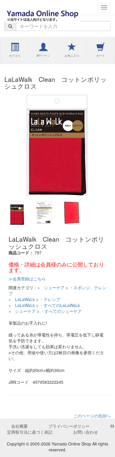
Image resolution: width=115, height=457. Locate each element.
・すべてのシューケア (61, 311)
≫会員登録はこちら (27, 279)
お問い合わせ (85, 432)
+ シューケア (51, 287)
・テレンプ (50, 299)
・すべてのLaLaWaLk (60, 305)
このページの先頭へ (92, 416)
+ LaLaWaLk (22, 299)
